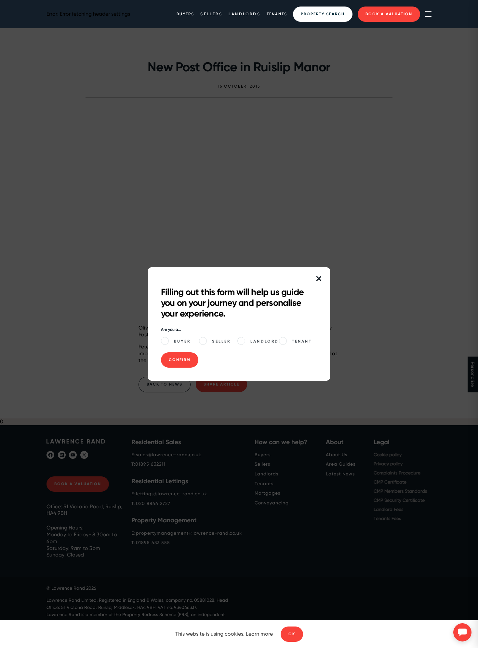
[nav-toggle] (428, 14)
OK (291, 634)
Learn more (259, 634)
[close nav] (319, 279)
